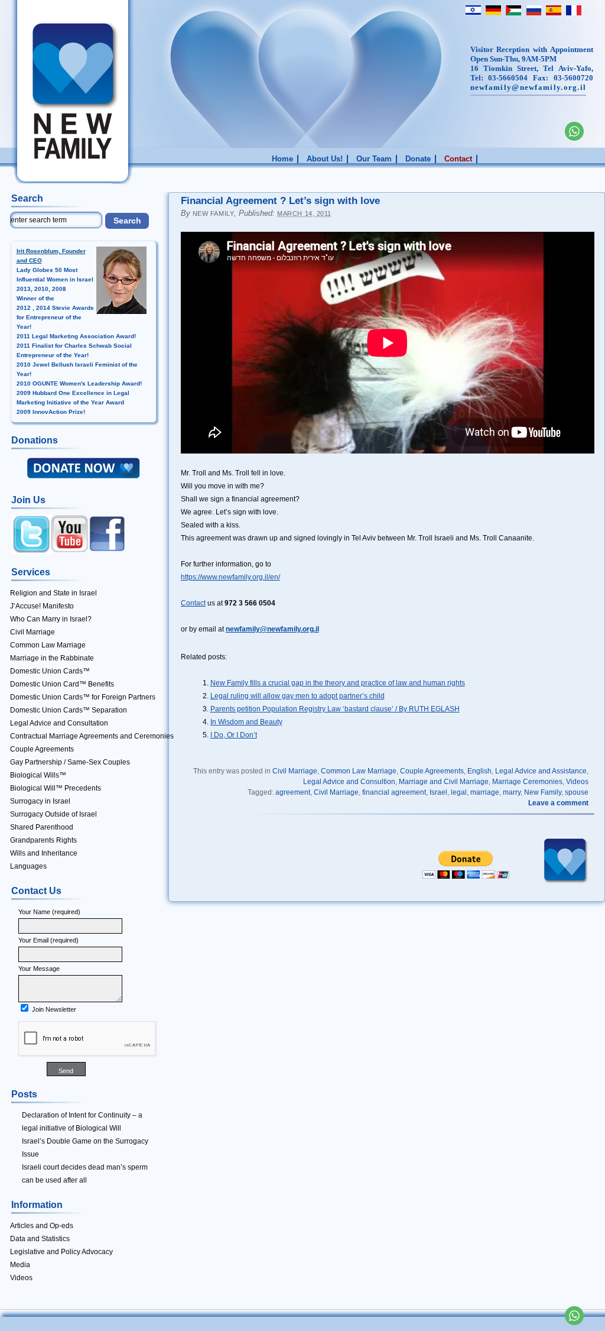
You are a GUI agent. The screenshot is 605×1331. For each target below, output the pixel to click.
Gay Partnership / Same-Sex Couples (70, 762)
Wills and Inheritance (43, 853)
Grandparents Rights (43, 840)
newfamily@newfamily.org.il (528, 87)
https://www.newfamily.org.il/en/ (230, 577)
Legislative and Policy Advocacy (61, 1252)
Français (572, 9)
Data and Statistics (40, 1239)
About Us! (325, 159)
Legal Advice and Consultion (349, 782)
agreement (292, 792)
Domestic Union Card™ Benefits (62, 684)
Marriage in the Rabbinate (52, 658)
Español (552, 9)
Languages (28, 866)
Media (20, 1265)
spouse (576, 792)
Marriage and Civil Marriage (444, 782)
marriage (484, 792)
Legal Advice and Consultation (59, 723)
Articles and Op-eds (41, 1226)
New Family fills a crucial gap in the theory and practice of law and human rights (337, 683)
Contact (458, 159)
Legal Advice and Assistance (541, 771)
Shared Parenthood (41, 827)
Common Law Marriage (358, 771)
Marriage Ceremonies (527, 782)
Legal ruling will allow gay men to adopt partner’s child (297, 696)
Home (282, 159)
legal (459, 792)
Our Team (374, 159)
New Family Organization (57, 95)
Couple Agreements (432, 771)
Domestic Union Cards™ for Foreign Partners (82, 697)
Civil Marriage (294, 771)
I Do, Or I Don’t (233, 735)
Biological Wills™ (38, 775)
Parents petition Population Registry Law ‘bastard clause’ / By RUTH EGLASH (335, 709)
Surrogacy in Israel (40, 801)
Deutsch (492, 9)
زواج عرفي (512, 9)
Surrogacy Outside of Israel (53, 814)
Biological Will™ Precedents (55, 788)
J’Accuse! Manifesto (42, 606)
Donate (418, 159)
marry (512, 792)
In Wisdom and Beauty (246, 722)
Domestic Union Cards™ (50, 671)
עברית (472, 9)
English (479, 771)
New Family (214, 213)
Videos (577, 782)
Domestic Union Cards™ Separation (68, 710)
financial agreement (394, 792)
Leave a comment (558, 803)
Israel (438, 792)
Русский (532, 9)
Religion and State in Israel (53, 593)
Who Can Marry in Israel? (51, 619)
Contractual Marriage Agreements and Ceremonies (92, 736)
